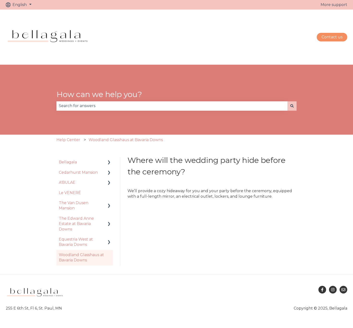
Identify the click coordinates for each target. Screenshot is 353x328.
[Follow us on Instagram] (333, 289)
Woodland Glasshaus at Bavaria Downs (126, 140)
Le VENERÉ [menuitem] (70, 192)
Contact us (332, 37)
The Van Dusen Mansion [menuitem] (73, 205)
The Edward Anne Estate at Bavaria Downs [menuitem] (76, 223)
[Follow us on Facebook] (322, 289)
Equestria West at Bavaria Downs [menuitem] (76, 242)
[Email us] (343, 289)
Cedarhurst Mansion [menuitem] (78, 172)
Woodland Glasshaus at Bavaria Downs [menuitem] (81, 257)
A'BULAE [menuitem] (67, 182)
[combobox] (171, 105)
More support (334, 4)
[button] (109, 162)
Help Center (68, 140)
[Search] (292, 105)
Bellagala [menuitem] (68, 162)
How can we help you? (99, 94)
